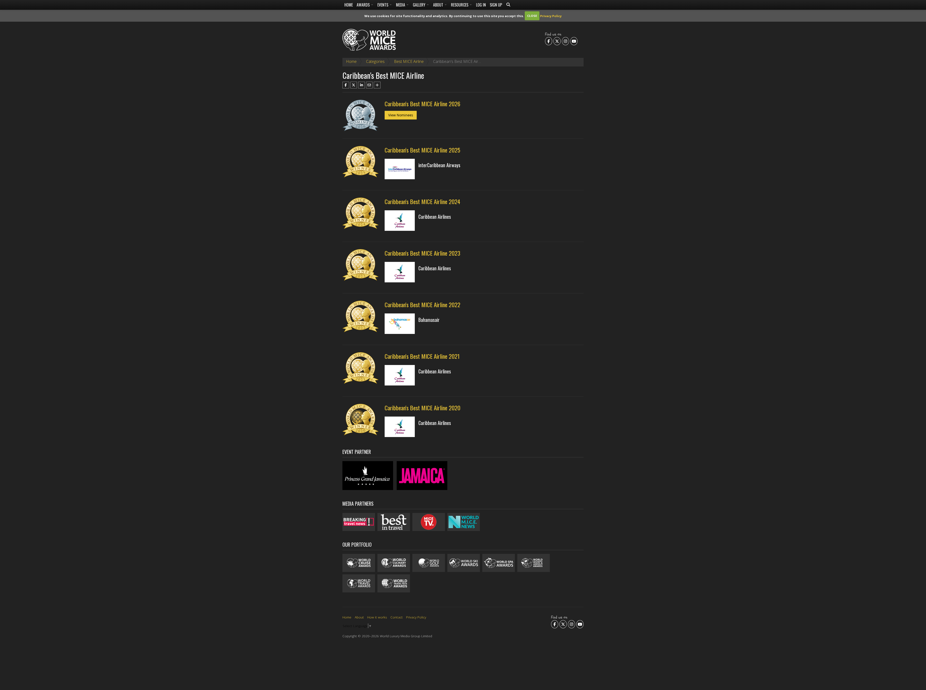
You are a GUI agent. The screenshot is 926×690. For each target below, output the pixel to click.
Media (401, 5)
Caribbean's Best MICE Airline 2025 (422, 150)
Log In (481, 5)
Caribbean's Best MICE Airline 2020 (422, 407)
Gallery (419, 5)
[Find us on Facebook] (548, 41)
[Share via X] (354, 85)
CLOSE (532, 15)
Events (383, 5)
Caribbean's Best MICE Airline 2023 (422, 253)
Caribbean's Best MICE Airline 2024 (422, 201)
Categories (375, 61)
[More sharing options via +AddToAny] (377, 85)
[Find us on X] (557, 41)
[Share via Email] (369, 85)
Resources (460, 5)
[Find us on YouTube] (574, 41)
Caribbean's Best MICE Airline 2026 (422, 103)
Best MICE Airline (409, 61)
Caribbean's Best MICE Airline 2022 (422, 304)
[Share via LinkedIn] (361, 85)
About (438, 5)
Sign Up (496, 5)
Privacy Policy (551, 15)
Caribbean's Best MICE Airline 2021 (422, 356)
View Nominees (400, 115)
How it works (377, 617)
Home (348, 5)
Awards (364, 5)
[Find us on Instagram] (565, 41)
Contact (396, 617)
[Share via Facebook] (346, 85)
